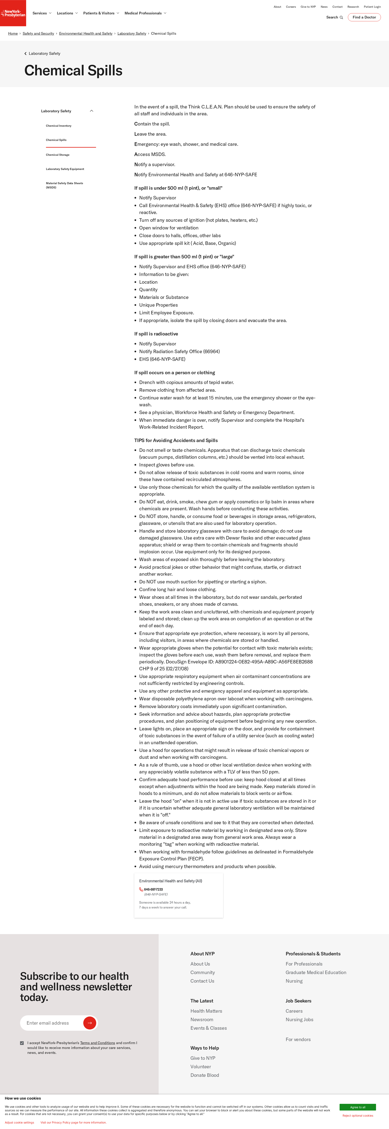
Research (353, 7)
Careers (291, 7)
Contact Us (202, 981)
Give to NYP (308, 7)
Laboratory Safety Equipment (65, 169)
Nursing (294, 981)
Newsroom (201, 1019)
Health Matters (206, 1011)
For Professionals (304, 964)
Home (13, 33)
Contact (337, 7)
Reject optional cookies (358, 1115)
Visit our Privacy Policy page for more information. (74, 1122)
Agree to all (357, 1107)
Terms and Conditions (97, 1042)
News (324, 7)
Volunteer (200, 1066)
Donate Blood (204, 1075)
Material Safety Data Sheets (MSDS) (64, 185)
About (277, 7)
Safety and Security (38, 33)
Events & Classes (208, 1028)
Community (202, 972)
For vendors (298, 1039)
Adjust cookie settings (19, 1122)
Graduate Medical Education (316, 972)
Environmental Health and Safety (86, 33)
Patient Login (372, 7)
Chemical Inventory (58, 126)
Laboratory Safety (132, 33)
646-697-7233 (153, 889)
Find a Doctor (364, 18)
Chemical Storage (57, 155)
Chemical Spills (56, 140)
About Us (200, 964)
